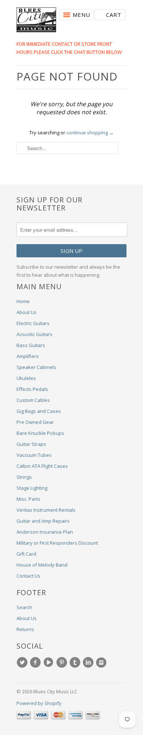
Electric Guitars (33, 323)
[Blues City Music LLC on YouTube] (49, 662)
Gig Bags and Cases (38, 411)
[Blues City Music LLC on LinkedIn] (89, 662)
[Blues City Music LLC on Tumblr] (75, 662)
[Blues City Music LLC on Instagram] (102, 662)
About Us (26, 312)
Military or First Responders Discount (57, 543)
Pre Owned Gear (35, 422)
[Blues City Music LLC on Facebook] (36, 662)
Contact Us (28, 575)
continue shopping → (90, 132)
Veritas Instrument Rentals (46, 510)
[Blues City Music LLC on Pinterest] (62, 662)
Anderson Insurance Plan (44, 532)
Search (24, 607)
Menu (81, 14)
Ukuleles (26, 378)
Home (23, 301)
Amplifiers (27, 356)
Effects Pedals (32, 389)
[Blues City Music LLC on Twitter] (23, 662)
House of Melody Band (41, 564)
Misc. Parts (28, 499)
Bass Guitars (30, 345)
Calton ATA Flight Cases (42, 466)
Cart (113, 14)
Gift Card (26, 554)
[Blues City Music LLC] (36, 20)
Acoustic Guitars (34, 334)
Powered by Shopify (39, 703)
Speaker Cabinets (36, 367)
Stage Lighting (31, 488)
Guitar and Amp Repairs (43, 521)
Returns (25, 629)
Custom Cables (33, 400)
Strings (24, 477)
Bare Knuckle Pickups (40, 433)
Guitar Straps (31, 444)
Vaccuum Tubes (34, 455)
